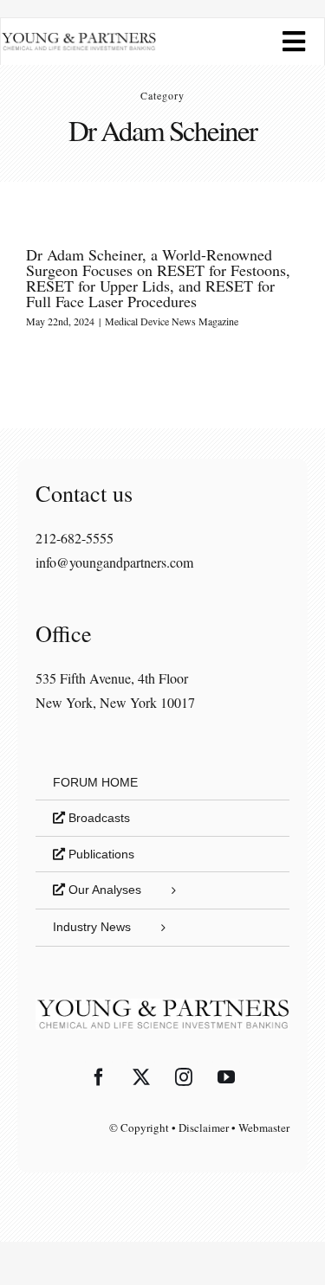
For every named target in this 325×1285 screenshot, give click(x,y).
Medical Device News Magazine (171, 321)
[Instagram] (183, 1077)
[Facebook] (98, 1077)
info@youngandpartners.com (114, 562)
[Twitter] (141, 1077)
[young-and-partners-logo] (78, 38)
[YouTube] (226, 1077)
